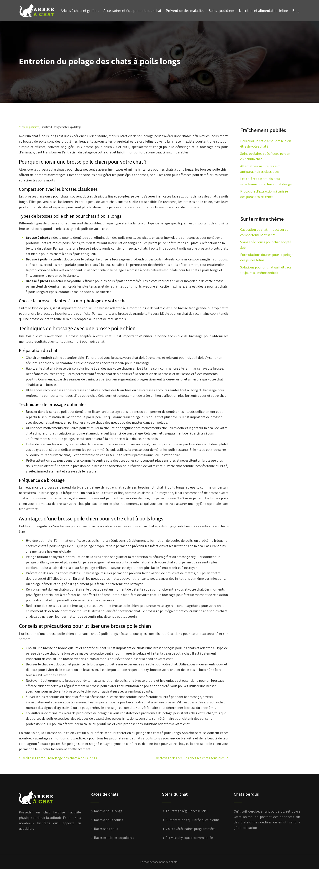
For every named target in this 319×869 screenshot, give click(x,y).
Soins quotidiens (222, 10)
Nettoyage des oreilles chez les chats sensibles (190, 758)
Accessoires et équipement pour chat (132, 10)
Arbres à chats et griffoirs (80, 10)
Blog (295, 10)
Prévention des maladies (185, 10)
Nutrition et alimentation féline (263, 10)
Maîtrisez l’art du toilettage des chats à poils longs (60, 758)
